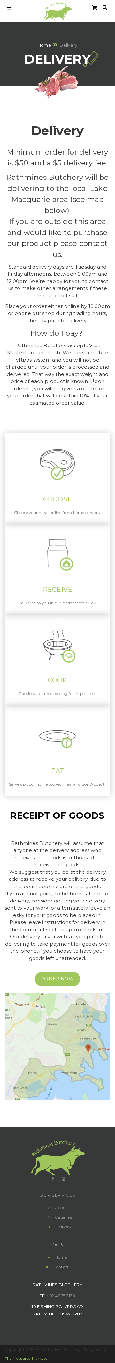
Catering (63, 1217)
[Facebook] (52, 1179)
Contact (61, 1266)
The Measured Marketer (27, 1358)
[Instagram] (62, 1179)
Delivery (63, 1226)
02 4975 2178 (62, 1295)
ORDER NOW (57, 979)
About (61, 1207)
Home (44, 44)
